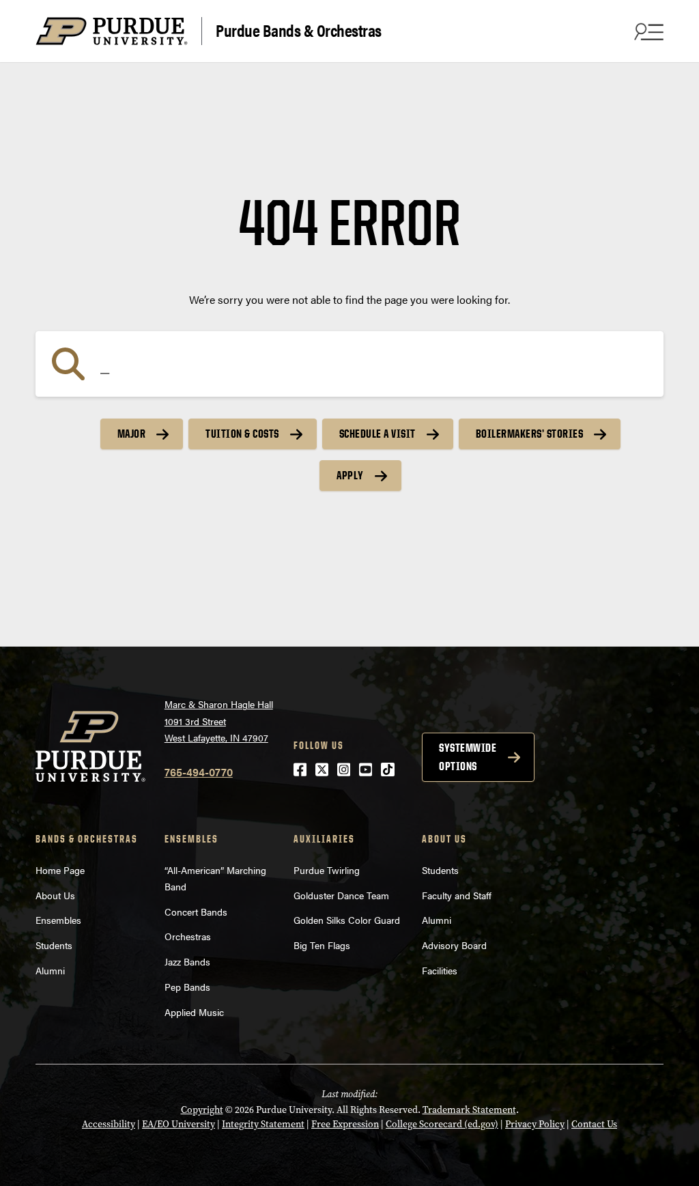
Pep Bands (187, 986)
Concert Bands (196, 911)
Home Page (60, 870)
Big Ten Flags (322, 945)
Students (53, 945)
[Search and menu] (647, 31)
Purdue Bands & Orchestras (299, 30)
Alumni (50, 970)
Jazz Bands (187, 961)
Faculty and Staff (456, 895)
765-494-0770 (199, 772)
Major (131, 433)
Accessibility (108, 1124)
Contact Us (594, 1124)
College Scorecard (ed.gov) (442, 1124)
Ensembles (58, 920)
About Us (55, 895)
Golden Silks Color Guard (347, 920)
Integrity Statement (263, 1124)
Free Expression (345, 1124)
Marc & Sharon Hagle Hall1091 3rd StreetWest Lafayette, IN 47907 (219, 720)
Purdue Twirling (327, 870)
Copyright (202, 1109)
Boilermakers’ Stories (530, 433)
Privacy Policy (535, 1124)
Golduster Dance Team (341, 895)
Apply (350, 475)
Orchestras (188, 936)
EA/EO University (178, 1124)
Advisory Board (454, 945)
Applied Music (194, 1012)
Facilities (439, 970)
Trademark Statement (469, 1109)
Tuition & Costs (242, 433)
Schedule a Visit (377, 433)
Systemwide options (467, 757)
